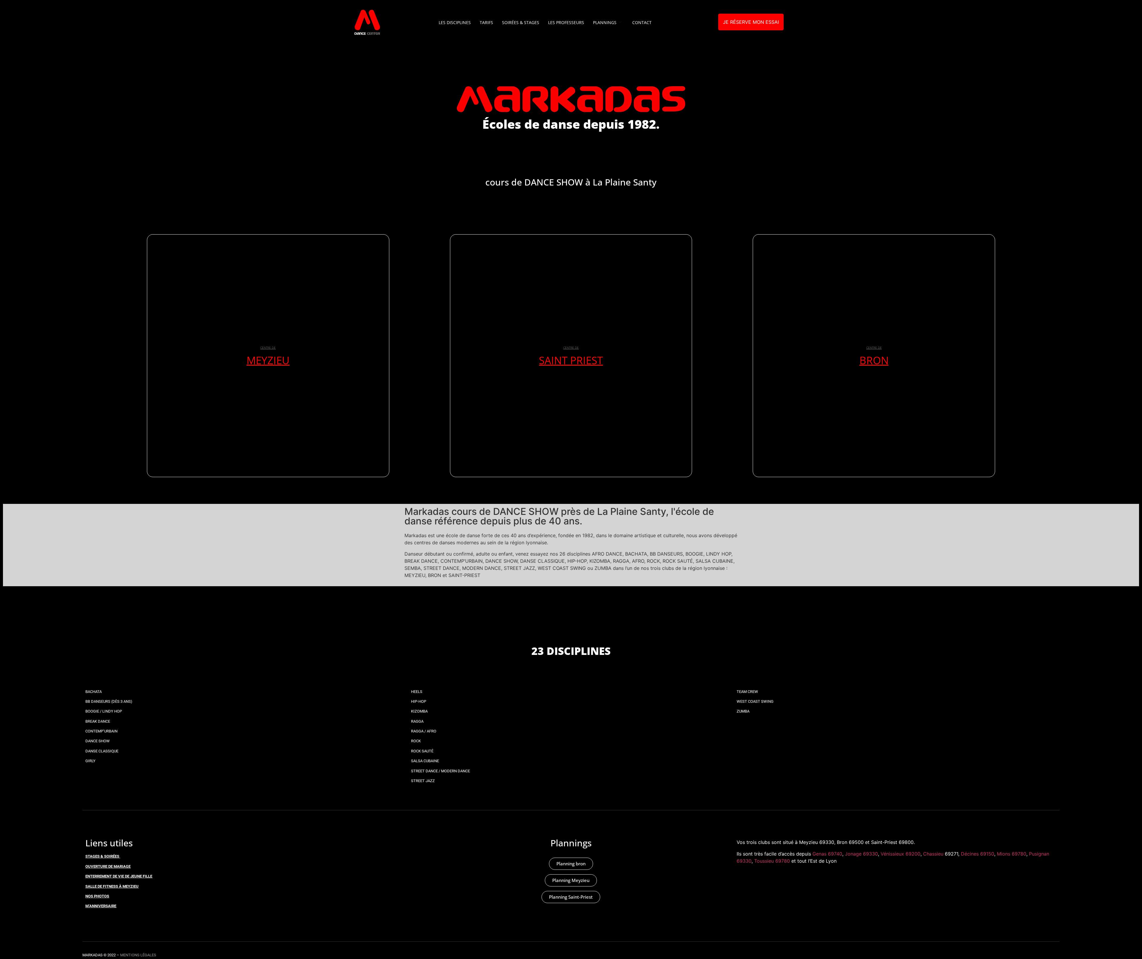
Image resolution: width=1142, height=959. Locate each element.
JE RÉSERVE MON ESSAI (751, 22)
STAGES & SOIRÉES (102, 856)
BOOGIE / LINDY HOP (103, 711)
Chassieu (933, 854)
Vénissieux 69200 (900, 854)
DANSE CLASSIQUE (101, 751)
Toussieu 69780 (772, 861)
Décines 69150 (977, 854)
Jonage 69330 (861, 854)
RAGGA (417, 721)
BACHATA (93, 691)
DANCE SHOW (97, 741)
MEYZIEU (268, 360)
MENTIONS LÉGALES (138, 955)
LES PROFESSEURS (566, 22)
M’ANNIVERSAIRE (100, 906)
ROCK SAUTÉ (422, 751)
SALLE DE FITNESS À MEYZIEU (112, 886)
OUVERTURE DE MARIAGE (108, 866)
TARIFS (486, 22)
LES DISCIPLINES (455, 22)
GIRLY (90, 761)
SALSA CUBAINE (425, 761)
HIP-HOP (418, 701)
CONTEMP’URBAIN (101, 731)
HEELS (416, 691)
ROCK (416, 741)
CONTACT (642, 22)
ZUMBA (743, 711)
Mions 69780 (1011, 854)
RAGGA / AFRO (423, 731)
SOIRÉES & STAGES (520, 22)
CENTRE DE (268, 347)
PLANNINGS (605, 22)
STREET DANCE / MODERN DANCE (440, 771)
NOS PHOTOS (97, 896)
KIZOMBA (419, 711)
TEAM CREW (747, 691)
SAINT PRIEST (571, 360)
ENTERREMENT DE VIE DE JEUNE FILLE (118, 876)
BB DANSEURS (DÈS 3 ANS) (108, 701)
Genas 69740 (827, 854)
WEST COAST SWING (755, 701)
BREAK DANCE (97, 721)
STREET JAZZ (423, 781)
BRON (874, 360)
